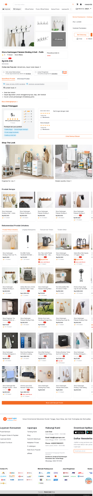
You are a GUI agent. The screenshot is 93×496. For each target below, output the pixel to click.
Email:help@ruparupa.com (55, 437)
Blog (28, 435)
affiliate (29, 453)
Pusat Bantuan (5, 432)
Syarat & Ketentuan (34, 439)
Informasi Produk (23, 79)
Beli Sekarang (81, 34)
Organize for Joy (8, 181)
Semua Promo (55, 9)
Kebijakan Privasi (33, 442)
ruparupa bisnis (5, 439)
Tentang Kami (32, 432)
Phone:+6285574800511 (54, 443)
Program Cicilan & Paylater (9, 435)
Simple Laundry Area (62, 181)
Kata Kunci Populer (34, 450)
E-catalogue (31, 446)
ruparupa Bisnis (66, 9)
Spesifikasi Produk (8, 79)
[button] (70, 9)
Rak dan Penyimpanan (79, 17)
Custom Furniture (6, 442)
